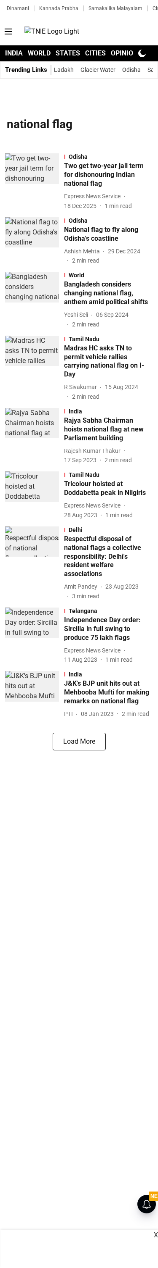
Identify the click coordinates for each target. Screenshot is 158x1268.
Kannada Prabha (58, 8)
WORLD (39, 53)
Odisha (131, 69)
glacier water (97, 69)
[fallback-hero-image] (34, 181)
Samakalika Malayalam (115, 8)
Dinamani (18, 8)
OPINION (124, 53)
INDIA (14, 53)
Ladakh (64, 69)
